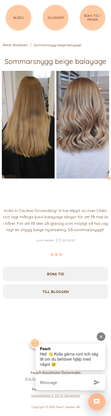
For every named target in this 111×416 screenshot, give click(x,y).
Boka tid (55, 274)
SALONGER (56, 18)
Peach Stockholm (15, 45)
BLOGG (18, 18)
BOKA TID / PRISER (92, 18)
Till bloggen (55, 291)
